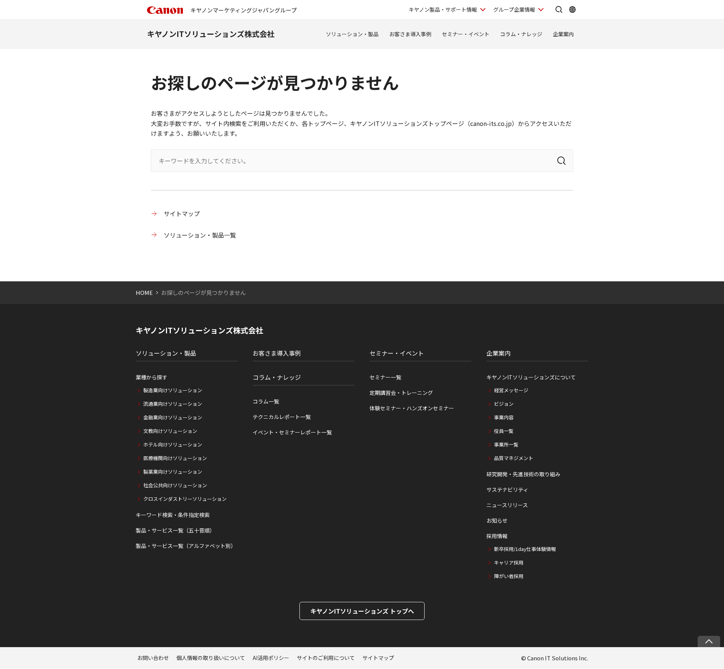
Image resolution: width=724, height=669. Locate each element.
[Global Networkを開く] (572, 9)
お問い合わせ (153, 657)
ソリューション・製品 (352, 34)
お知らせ (497, 520)
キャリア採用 (508, 562)
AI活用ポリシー (271, 657)
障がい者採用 (508, 576)
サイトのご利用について (326, 657)
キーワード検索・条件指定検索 (173, 515)
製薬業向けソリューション (172, 471)
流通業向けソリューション (172, 403)
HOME (144, 292)
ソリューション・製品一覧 (200, 234)
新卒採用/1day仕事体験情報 (525, 548)
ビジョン (504, 403)
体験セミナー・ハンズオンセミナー (412, 408)
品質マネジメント (513, 458)
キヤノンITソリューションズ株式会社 (211, 33)
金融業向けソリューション (172, 417)
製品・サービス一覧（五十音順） (175, 530)
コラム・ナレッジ (521, 34)
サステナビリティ (507, 489)
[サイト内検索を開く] (558, 9)
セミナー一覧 (385, 377)
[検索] (561, 161)
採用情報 (497, 536)
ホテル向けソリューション (172, 444)
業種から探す (151, 377)
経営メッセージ (511, 390)
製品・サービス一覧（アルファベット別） (186, 545)
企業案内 (563, 34)
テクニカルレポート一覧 (282, 416)
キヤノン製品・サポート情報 (443, 9)
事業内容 (504, 417)
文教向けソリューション (170, 430)
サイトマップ (182, 213)
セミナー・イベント (465, 34)
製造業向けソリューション (172, 390)
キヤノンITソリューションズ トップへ (362, 610)
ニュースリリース (507, 505)
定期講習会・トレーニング (401, 392)
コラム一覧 (266, 401)
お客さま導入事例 (410, 34)
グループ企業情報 (514, 9)
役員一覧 (504, 430)
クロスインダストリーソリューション (185, 498)
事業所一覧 (506, 444)
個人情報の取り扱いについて (210, 657)
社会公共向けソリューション (175, 485)
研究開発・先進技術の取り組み (523, 474)
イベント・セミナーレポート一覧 (292, 432)
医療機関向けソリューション (175, 458)
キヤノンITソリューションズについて (531, 377)
